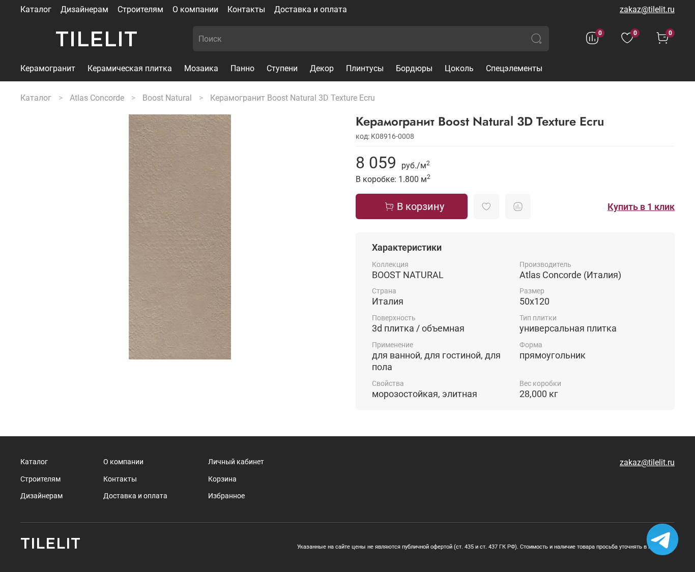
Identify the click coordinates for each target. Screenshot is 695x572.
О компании (195, 9)
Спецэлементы (514, 68)
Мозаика (201, 68)
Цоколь (459, 68)
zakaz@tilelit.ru (647, 9)
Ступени (282, 68)
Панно (242, 68)
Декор (322, 68)
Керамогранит (47, 68)
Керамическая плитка (130, 68)
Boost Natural (167, 98)
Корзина (222, 479)
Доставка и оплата (310, 9)
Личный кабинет (236, 462)
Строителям (140, 9)
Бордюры (414, 68)
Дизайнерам (84, 9)
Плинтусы (365, 68)
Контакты (246, 9)
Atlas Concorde (97, 98)
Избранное (226, 496)
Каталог (35, 9)
